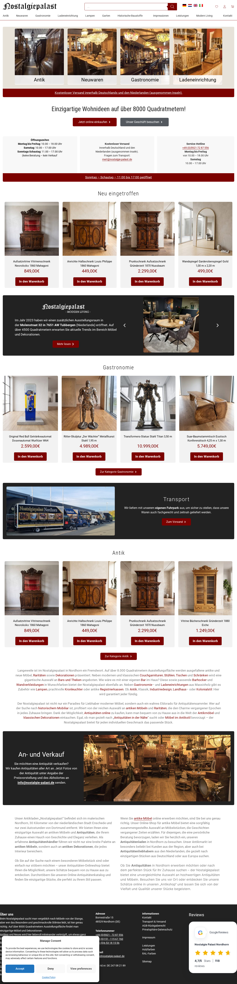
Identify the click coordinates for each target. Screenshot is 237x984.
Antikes (4, 934)
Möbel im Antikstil (178, 717)
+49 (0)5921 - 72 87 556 (109, 935)
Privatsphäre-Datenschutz (157, 929)
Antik (133, 689)
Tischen (181, 675)
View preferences (81, 968)
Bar (143, 680)
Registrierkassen (111, 689)
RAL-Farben (149, 953)
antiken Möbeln (136, 708)
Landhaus (179, 689)
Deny (51, 968)
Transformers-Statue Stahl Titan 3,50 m (148, 436)
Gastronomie (143, 685)
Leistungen (148, 945)
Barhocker (199, 680)
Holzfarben (148, 949)
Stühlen (169, 675)
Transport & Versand (154, 921)
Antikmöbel (206, 713)
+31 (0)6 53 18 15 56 (107, 942)
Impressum (148, 937)
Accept (20, 968)
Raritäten (39, 675)
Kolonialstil (204, 689)
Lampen (41, 689)
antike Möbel (143, 818)
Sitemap (147, 961)
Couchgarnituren (151, 675)
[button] (124, 325)
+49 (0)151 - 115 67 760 (109, 939)
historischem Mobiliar (53, 708)
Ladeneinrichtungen (174, 685)
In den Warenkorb (31, 281)
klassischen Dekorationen (41, 717)
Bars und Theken (69, 680)
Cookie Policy (49, 977)
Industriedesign (161, 689)
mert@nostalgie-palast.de (117, 159)
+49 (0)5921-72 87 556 (195, 147)
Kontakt (146, 917)
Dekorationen (65, 675)
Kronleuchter (74, 689)
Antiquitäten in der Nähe (131, 717)
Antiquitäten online (97, 713)
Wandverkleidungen (30, 685)
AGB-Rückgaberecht (154, 925)
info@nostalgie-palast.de (36, 782)
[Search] (172, 6)
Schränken (200, 675)
